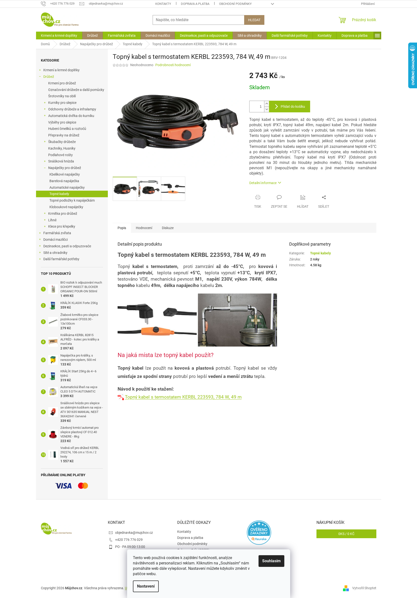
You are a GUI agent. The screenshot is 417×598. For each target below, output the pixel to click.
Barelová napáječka (64, 181)
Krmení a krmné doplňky (61, 70)
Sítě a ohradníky (55, 253)
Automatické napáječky (67, 187)
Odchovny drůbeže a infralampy (72, 109)
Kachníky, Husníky (61, 148)
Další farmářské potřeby (61, 259)
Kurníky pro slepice (62, 103)
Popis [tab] (122, 228)
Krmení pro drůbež (62, 83)
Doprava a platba (195, 4)
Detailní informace (263, 183)
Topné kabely (59, 194)
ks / (346, 534)
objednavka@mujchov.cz (134, 533)
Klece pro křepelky (61, 226)
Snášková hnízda (61, 161)
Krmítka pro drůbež (62, 213)
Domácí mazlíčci (55, 239)
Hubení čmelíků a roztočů (67, 129)
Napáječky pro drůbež (64, 168)
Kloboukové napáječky (66, 207)
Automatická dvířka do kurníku (71, 116)
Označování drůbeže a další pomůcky (76, 90)
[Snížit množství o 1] (266, 109)
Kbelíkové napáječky (64, 174)
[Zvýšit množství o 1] (266, 104)
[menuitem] (59, 35)
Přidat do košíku (293, 106)
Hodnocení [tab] (144, 228)
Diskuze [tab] (168, 228)
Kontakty (163, 4)
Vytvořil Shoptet (364, 588)
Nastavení (146, 586)
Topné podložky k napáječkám (72, 200)
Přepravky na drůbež (63, 135)
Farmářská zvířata (57, 233)
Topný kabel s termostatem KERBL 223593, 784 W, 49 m (183, 397)
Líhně (52, 220)
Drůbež (48, 77)
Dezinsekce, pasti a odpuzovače (67, 246)
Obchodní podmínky (235, 4)
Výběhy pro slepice (62, 122)
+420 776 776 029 (129, 540)
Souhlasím (271, 561)
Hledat (254, 20)
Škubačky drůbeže (62, 142)
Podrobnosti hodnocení (173, 65)
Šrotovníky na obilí (62, 96)
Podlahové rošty (60, 155)
